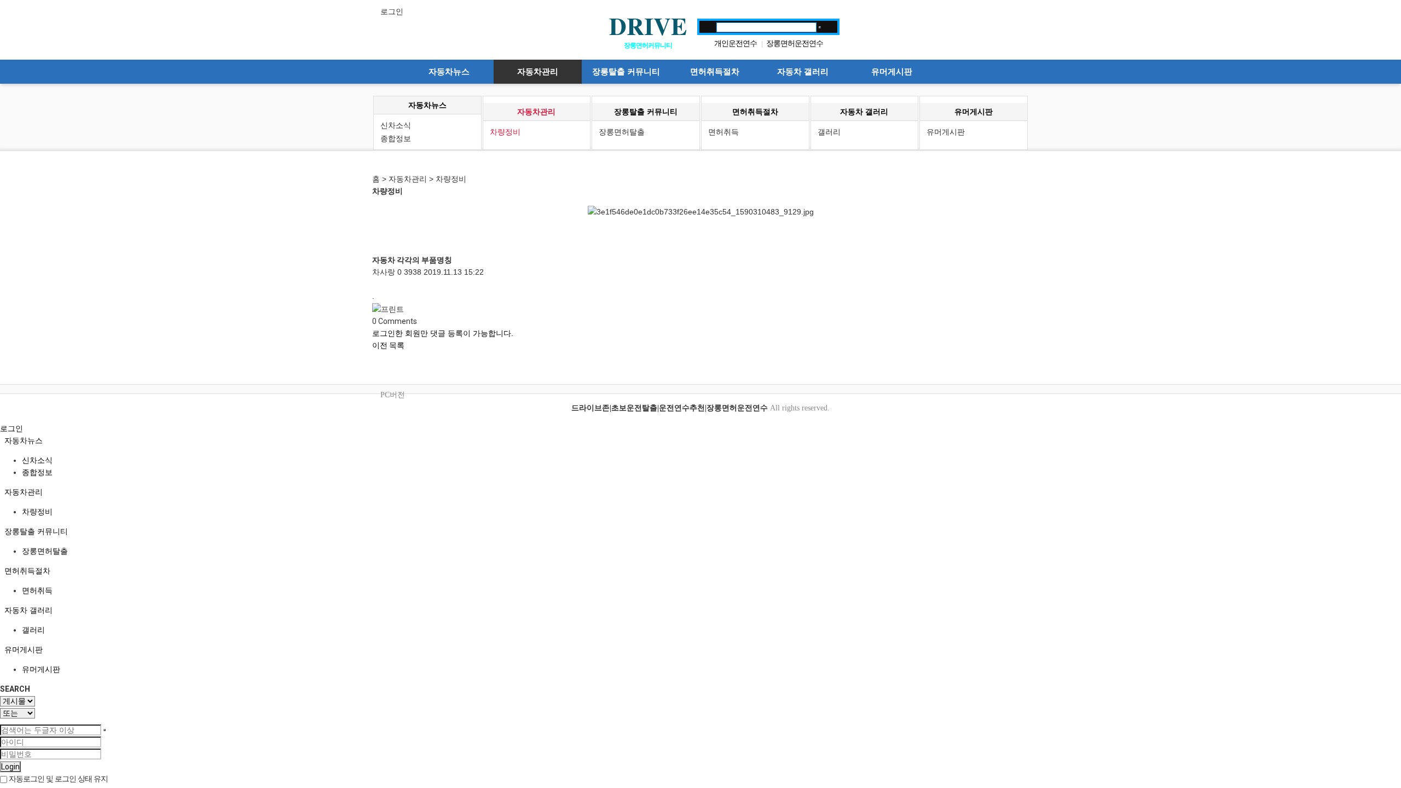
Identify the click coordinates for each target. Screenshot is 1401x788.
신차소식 (395, 125)
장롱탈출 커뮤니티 (626, 72)
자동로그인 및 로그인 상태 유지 (57, 778)
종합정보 (395, 138)
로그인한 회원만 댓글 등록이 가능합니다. (442, 333)
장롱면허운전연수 (794, 43)
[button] (380, 345)
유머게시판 (891, 72)
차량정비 (505, 132)
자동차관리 (537, 72)
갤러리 (829, 132)
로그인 (391, 11)
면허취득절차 (714, 72)
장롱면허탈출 (622, 132)
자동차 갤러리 (803, 72)
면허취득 (723, 132)
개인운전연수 (735, 43)
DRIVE (648, 25)
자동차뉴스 (449, 72)
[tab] (700, 440)
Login (10, 766)
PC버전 (392, 395)
